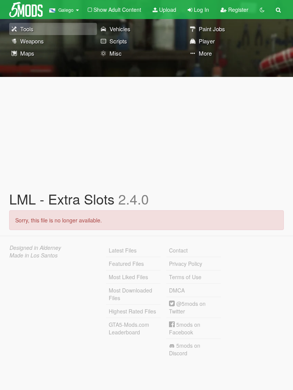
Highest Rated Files (132, 311)
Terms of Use (185, 277)
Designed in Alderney (35, 247)
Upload (167, 9)
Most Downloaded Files (130, 294)
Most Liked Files (128, 277)
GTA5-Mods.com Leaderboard (129, 328)
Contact (178, 250)
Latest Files (123, 250)
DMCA (177, 290)
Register (237, 9)
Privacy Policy (185, 263)
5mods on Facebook (184, 328)
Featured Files (126, 263)
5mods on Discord (184, 349)
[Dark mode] (262, 9)
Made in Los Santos (34, 255)
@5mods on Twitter (187, 307)
